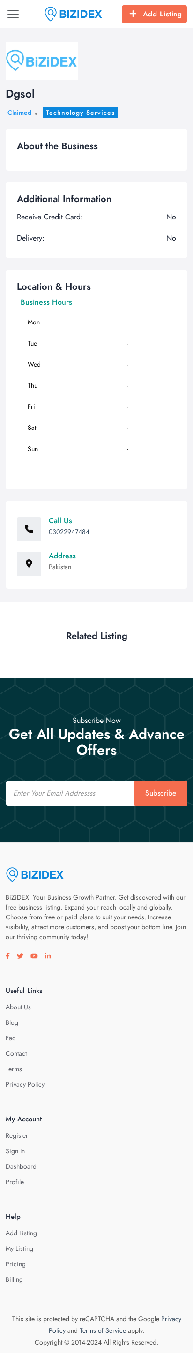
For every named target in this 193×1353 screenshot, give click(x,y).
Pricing (16, 1264)
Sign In (15, 1151)
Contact (16, 1053)
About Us (18, 1007)
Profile (15, 1182)
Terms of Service (103, 1330)
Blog (12, 1022)
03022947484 (69, 531)
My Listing (19, 1248)
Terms (14, 1069)
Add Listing (162, 14)
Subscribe (160, 793)
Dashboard (21, 1166)
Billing (14, 1279)
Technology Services (80, 112)
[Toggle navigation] (13, 14)
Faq (11, 1038)
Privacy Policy (25, 1084)
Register (17, 1135)
